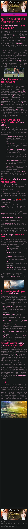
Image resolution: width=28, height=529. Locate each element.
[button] (14, 14)
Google (19, 199)
